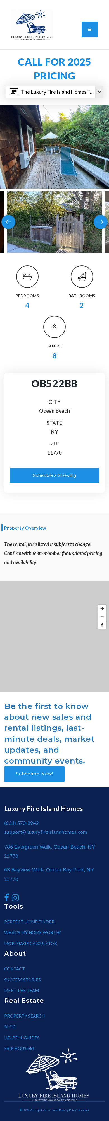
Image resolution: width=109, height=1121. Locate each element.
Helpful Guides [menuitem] (22, 1037)
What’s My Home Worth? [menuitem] (32, 932)
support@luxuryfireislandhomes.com (45, 832)
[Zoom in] (102, 609)
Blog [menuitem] (10, 1026)
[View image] (54, 222)
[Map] (54, 636)
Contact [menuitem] (14, 968)
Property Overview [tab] (25, 527)
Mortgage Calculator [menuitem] (30, 943)
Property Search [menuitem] (24, 1015)
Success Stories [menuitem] (22, 979)
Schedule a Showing (54, 475)
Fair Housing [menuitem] (19, 1048)
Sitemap (83, 1110)
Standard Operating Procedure (80, 6)
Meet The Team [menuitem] (21, 990)
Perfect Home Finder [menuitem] (29, 921)
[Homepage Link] (32, 24)
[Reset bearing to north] (102, 625)
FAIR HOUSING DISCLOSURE (41, 5)
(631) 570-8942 (32, 45)
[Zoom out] (102, 617)
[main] (54, 371)
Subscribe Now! (34, 773)
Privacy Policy (68, 1110)
